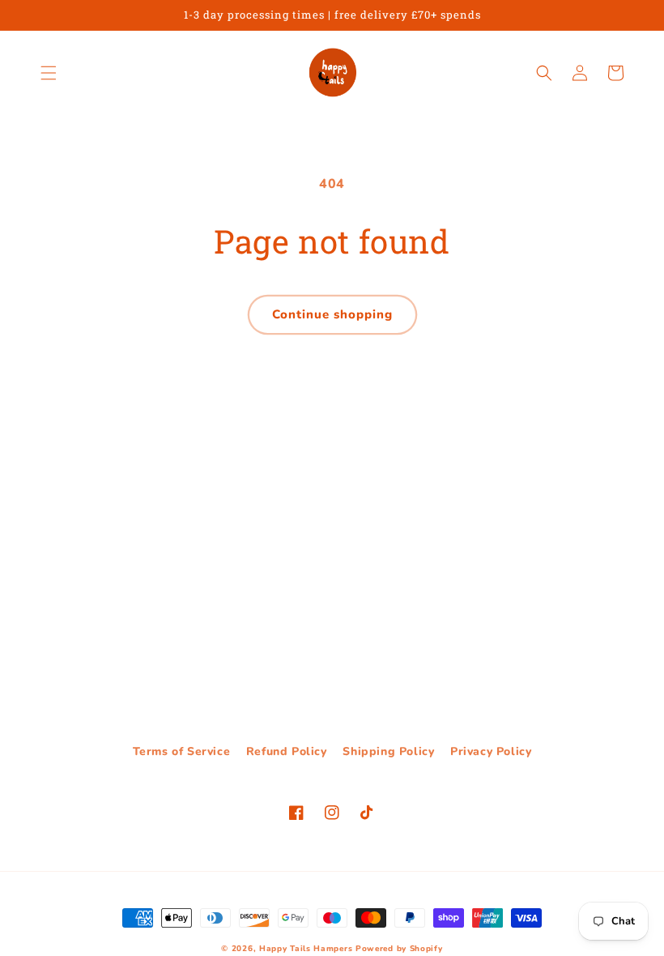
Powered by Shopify (399, 948)
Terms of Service (182, 751)
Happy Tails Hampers (305, 948)
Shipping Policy (388, 751)
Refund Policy (286, 751)
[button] (48, 73)
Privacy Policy (490, 751)
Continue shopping (332, 314)
